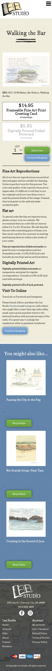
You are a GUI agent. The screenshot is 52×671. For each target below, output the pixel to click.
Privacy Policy (39, 642)
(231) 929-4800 (26, 606)
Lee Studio (15, 9)
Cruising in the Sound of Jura (25, 541)
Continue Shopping (37, 157)
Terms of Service (41, 637)
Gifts (4, 633)
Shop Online (18, 423)
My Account (38, 624)
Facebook (15, 305)
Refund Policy (39, 633)
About (5, 637)
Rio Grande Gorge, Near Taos (25, 470)
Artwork (6, 629)
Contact (6, 642)
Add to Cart (37, 150)
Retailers (7, 646)
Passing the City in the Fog (23, 399)
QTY (17, 146)
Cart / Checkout (40, 629)
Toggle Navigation (48, 3)
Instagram (30, 305)
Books (5, 624)
